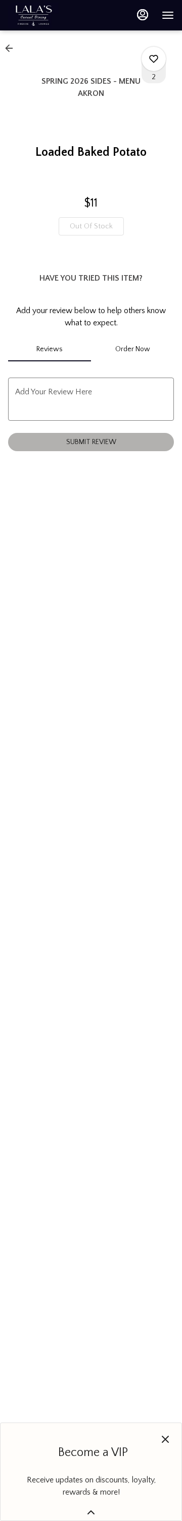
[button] (12, 48)
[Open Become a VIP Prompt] (91, 1512)
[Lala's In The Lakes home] (53, 15)
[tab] (49, 349)
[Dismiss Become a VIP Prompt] (165, 1439)
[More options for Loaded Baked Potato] (154, 59)
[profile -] (142, 15)
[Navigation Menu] (168, 15)
